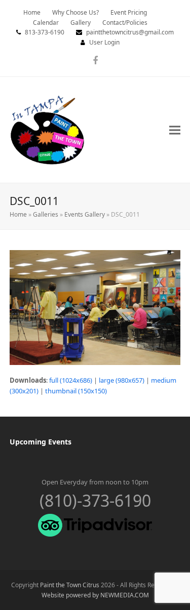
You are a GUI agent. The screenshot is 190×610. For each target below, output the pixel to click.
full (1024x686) (70, 380)
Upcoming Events (40, 441)
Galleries (45, 214)
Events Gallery (84, 214)
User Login (104, 42)
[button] (174, 130)
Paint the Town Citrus (69, 585)
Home (18, 214)
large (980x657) (121, 380)
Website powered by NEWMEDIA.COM (95, 595)
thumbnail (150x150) (76, 390)
